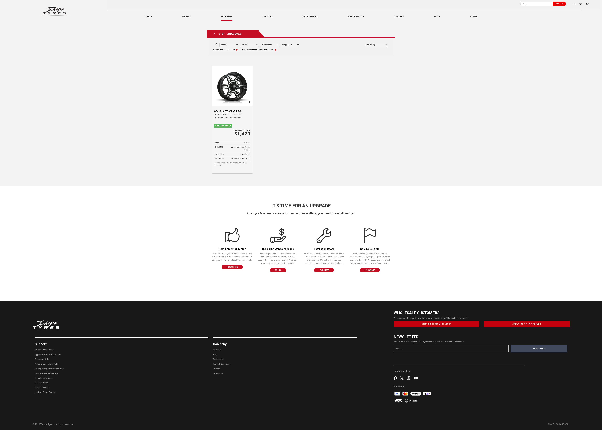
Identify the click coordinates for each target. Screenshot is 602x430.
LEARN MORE (324, 270)
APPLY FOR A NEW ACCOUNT (526, 324)
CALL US (278, 270)
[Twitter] (402, 378)
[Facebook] (396, 378)
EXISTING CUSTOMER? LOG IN (437, 324)
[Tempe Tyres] (55, 11)
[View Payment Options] (399, 400)
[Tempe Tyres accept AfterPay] (416, 393)
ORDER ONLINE (232, 267)
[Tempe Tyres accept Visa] (398, 393)
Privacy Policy (41, 368)
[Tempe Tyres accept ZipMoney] (427, 393)
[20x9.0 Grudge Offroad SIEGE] (232, 86)
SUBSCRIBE (539, 348)
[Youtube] (416, 378)
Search (559, 4)
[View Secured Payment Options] (411, 400)
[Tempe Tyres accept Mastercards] (406, 393)
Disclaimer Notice (56, 368)
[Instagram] (409, 378)
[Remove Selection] (236, 49)
